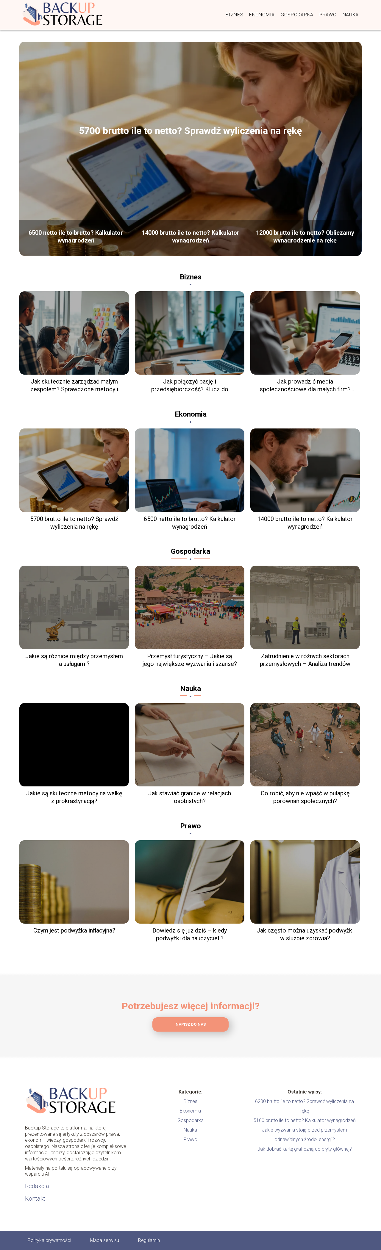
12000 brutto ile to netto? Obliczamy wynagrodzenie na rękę (305, 236)
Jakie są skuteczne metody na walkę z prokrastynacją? (74, 797)
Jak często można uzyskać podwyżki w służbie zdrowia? (305, 934)
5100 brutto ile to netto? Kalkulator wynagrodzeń (305, 1120)
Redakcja (37, 1186)
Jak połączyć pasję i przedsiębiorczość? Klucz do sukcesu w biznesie (189, 385)
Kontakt (35, 1198)
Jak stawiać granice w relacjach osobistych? (189, 797)
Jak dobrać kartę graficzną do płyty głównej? (304, 1149)
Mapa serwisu (104, 1240)
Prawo (328, 15)
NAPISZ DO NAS (191, 1024)
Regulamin (149, 1240)
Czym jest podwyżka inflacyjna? (74, 930)
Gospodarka (297, 15)
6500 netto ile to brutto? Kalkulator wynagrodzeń (76, 236)
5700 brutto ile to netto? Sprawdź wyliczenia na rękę (190, 130)
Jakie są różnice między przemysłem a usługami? (74, 660)
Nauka (351, 15)
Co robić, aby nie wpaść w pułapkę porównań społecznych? (305, 797)
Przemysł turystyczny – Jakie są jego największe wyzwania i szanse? (190, 660)
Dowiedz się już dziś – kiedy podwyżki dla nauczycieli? (189, 934)
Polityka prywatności (49, 1240)
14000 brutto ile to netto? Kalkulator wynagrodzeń (190, 236)
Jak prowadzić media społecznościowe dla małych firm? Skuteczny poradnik (305, 385)
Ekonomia (262, 15)
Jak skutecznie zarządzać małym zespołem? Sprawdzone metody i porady (74, 385)
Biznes (234, 15)
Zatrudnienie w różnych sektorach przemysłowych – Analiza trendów (305, 660)
